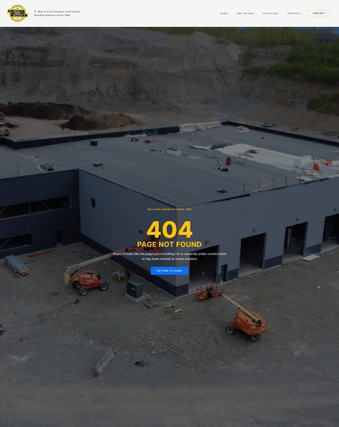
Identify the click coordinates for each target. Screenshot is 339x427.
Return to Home (169, 270)
